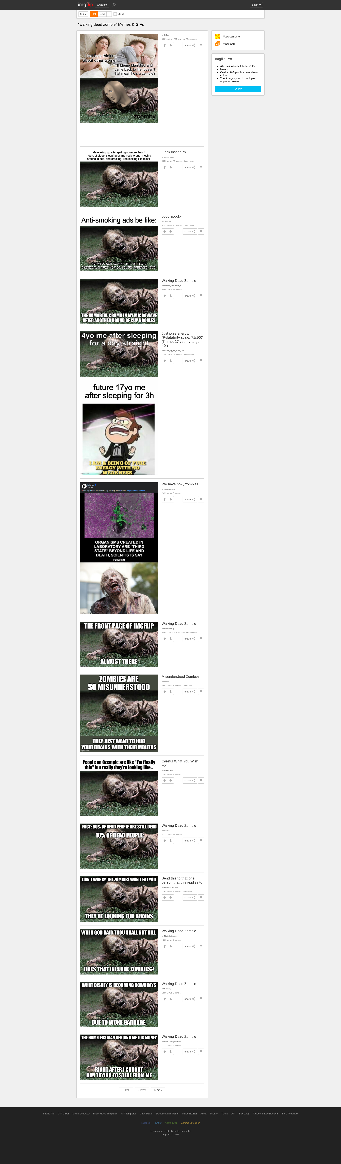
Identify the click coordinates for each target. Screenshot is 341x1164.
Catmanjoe (168, 989)
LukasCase (168, 770)
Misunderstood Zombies (180, 676)
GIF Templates (128, 1113)
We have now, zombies (180, 484)
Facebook (146, 1123)
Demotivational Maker (167, 1113)
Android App (171, 1123)
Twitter (158, 1123)
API (233, 1113)
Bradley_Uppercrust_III (172, 286)
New (102, 13)
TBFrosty (167, 221)
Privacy (214, 1113)
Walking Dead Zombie (179, 281)
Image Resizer (189, 1113)
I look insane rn (174, 152)
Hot (94, 13)
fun (82, 13)
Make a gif (229, 43)
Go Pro (238, 89)
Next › (158, 1090)
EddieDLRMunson (171, 887)
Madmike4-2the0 (170, 936)
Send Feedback (290, 1113)
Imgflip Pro (48, 1113)
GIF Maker (63, 1113)
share (188, 45)
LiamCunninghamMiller (172, 1042)
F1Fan (166, 35)
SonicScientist (169, 489)
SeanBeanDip (169, 629)
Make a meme (231, 36)
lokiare (166, 682)
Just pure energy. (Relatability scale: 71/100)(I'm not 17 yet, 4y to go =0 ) (182, 339)
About (204, 1113)
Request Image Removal (265, 1113)
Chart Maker (146, 1113)
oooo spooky (172, 216)
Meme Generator (81, 1113)
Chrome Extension (190, 1123)
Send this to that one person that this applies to (182, 880)
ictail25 (166, 831)
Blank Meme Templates (105, 1113)
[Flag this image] (201, 45)
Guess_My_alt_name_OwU (174, 351)
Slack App (244, 1113)
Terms (224, 1113)
